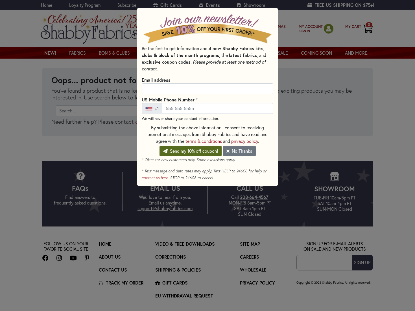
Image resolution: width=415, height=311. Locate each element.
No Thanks (241, 151)
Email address (156, 80)
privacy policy (244, 141)
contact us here (155, 177)
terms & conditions (203, 141)
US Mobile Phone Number (170, 99)
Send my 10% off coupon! (193, 151)
